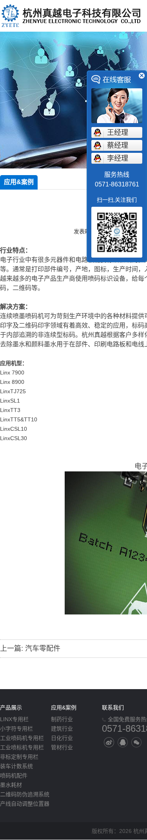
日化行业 (62, 738)
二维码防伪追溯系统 (24, 794)
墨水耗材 (11, 785)
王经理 (117, 132)
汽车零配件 (42, 648)
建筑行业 (62, 728)
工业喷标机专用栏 (22, 747)
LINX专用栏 (14, 719)
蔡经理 (117, 145)
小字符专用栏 (16, 728)
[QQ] (123, 742)
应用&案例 (19, 182)
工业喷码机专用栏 (22, 738)
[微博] (109, 742)
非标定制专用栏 (19, 757)
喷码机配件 (13, 775)
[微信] (136, 742)
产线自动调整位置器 (24, 804)
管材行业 (62, 747)
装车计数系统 (16, 766)
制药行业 (62, 719)
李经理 (117, 158)
